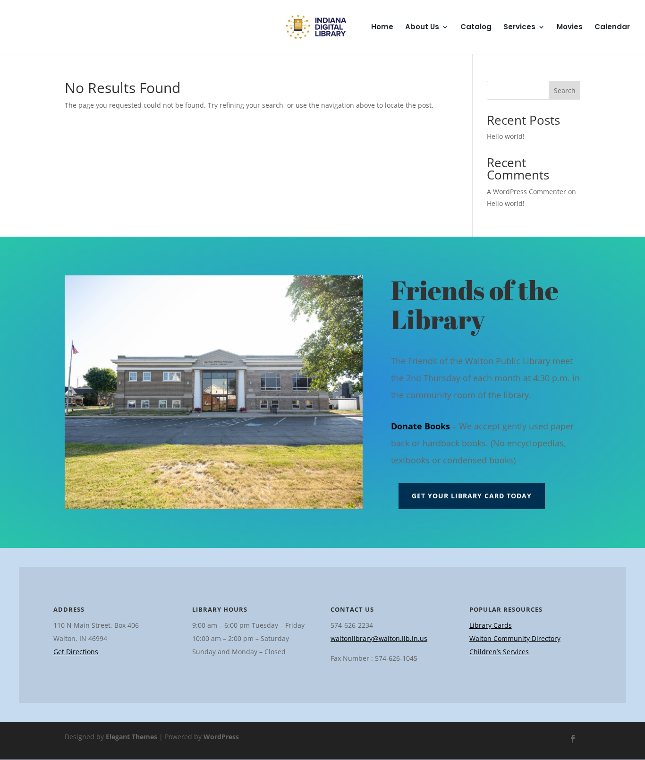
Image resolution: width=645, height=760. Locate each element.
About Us (422, 28)
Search (565, 90)
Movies (570, 28)
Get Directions (75, 651)
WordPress (221, 736)
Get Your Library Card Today (472, 495)
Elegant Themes (131, 736)
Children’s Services (499, 651)
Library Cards (490, 625)
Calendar (612, 28)
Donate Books (420, 426)
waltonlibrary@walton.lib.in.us (379, 638)
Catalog (476, 28)
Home (382, 28)
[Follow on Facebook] (572, 738)
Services (519, 28)
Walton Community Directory (514, 638)
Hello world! (506, 136)
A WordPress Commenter (526, 191)
